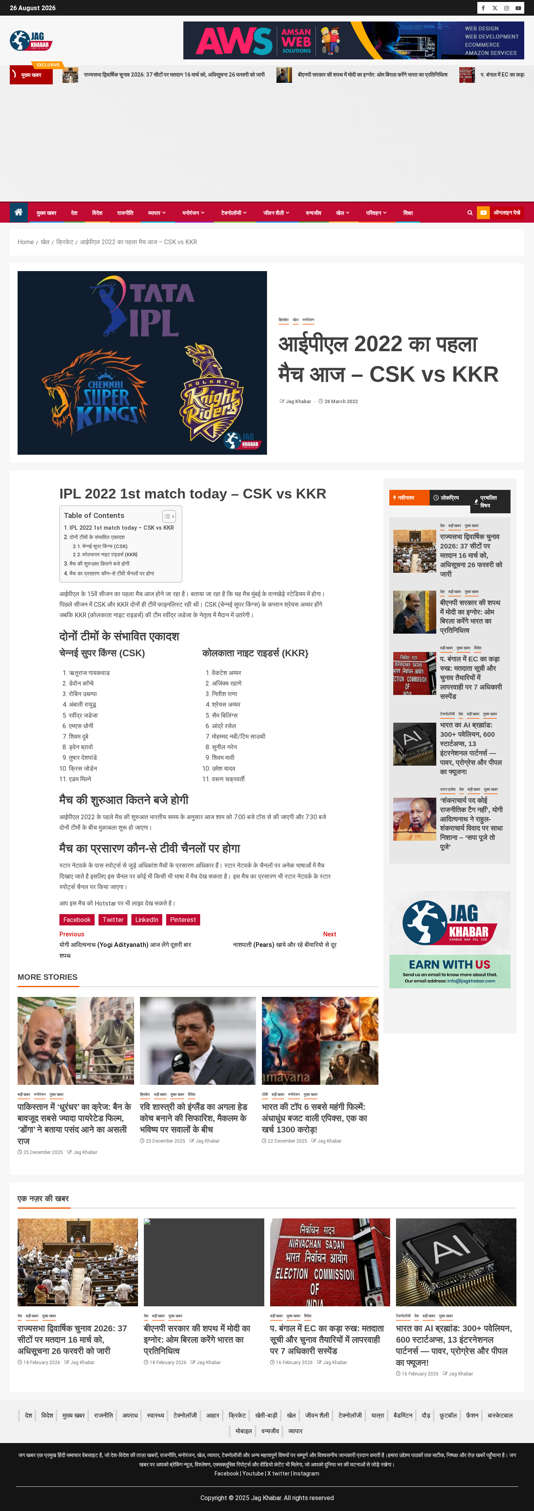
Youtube (253, 1473)
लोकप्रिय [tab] (450, 498)
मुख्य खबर (46, 213)
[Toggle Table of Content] (165, 516)
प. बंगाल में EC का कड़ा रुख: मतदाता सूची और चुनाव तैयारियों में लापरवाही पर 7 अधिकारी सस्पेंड (471, 677)
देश (74, 213)
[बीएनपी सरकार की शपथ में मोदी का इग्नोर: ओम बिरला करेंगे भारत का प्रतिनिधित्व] (414, 612)
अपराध (130, 1415)
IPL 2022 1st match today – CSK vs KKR (122, 528)
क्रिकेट (284, 320)
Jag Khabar (299, 401)
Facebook (77, 919)
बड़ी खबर (24, 1094)
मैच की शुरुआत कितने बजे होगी (99, 564)
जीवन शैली (273, 213)
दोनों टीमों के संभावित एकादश (97, 537)
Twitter (113, 919)
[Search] (470, 212)
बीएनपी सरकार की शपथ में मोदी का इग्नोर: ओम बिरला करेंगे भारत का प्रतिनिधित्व (373, 74)
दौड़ (426, 1415)
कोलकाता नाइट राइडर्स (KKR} (110, 554)
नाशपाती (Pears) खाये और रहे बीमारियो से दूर (285, 939)
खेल (340, 213)
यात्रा (377, 1415)
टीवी (265, 1094)
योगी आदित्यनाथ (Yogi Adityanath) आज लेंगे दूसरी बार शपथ (125, 945)
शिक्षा (408, 213)
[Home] (18, 212)
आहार (212, 1415)
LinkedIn (146, 919)
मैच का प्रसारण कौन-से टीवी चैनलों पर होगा (112, 573)
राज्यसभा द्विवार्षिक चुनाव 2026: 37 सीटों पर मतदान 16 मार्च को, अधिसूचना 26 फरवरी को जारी (174, 74)
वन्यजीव (313, 213)
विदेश (97, 213)
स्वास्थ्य (155, 1415)
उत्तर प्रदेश (447, 789)
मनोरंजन (191, 213)
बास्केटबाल (500, 1415)
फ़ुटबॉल (448, 1415)
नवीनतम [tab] (406, 498)
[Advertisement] (267, 143)
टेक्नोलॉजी (231, 213)
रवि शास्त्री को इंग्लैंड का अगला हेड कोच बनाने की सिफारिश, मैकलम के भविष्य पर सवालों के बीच (193, 1118)
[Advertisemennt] (353, 40)
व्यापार (154, 213)
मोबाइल (244, 1431)
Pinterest (183, 919)
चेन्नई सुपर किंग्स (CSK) (104, 546)
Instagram (306, 1473)
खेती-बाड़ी (266, 1415)
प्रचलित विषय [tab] (488, 502)
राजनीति (125, 213)
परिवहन (373, 213)
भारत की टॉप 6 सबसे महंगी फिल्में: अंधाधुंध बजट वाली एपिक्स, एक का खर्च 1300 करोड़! (314, 1118)
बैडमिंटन (403, 1415)
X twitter (278, 1473)
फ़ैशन (472, 1415)
